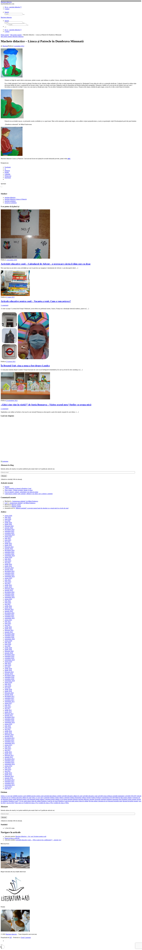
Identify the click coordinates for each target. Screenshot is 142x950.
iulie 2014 (8, 767)
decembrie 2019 (9, 654)
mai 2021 (7, 625)
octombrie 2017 (9, 700)
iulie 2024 (8, 559)
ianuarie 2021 (9, 632)
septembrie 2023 (10, 576)
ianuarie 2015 (9, 757)
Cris (6, 503)
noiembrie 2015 (9, 740)
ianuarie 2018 (9, 694)
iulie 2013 (8, 788)
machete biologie (73, 799)
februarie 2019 (9, 672)
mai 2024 (7, 562)
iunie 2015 (8, 748)
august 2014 (8, 766)
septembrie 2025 (10, 535)
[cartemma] (4, 461)
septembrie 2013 (10, 785)
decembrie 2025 (9, 529)
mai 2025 (7, 541)
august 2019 (8, 661)
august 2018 (8, 682)
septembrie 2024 (10, 555)
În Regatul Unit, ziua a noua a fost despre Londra (25, 365)
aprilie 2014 (8, 773)
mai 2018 (7, 687)
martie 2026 (8, 524)
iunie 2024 (8, 561)
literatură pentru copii (23, 799)
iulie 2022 (8, 601)
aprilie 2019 (8, 668)
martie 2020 (8, 649)
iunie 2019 (8, 665)
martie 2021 (8, 628)
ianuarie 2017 (9, 715)
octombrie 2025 (9, 533)
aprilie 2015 (8, 752)
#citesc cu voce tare (7, 796)
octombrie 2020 (9, 637)
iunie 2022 (8, 602)
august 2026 (8, 515)
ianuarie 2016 (9, 736)
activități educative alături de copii (72, 796)
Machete (5, 46)
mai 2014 (7, 771)
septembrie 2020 (10, 639)
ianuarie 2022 (9, 611)
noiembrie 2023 (9, 573)
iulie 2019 (8, 663)
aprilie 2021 (8, 627)
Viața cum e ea (19, 803)
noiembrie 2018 (9, 677)
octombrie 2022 (9, 595)
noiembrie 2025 (9, 531)
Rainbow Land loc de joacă (49, 801)
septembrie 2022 (10, 597)
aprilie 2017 (8, 710)
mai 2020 (7, 646)
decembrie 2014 (9, 759)
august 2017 (8, 703)
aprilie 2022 (8, 606)
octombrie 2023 (9, 575)
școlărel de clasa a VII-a (46, 803)
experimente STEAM (108, 797)
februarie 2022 (9, 609)
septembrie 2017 (10, 701)
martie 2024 (8, 566)
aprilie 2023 (8, 585)
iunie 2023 (8, 581)
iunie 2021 (8, 623)
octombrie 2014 (9, 762)
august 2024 (8, 557)
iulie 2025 (8, 538)
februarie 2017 (9, 714)
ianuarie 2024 (9, 569)
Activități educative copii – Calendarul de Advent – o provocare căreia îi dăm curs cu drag (45, 264)
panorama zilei (116, 799)
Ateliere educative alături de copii (21, 797)
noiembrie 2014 (9, 760)
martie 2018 (8, 691)
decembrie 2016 (9, 717)
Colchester (46, 797)
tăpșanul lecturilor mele (115, 801)
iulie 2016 (8, 726)
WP (10, 937)
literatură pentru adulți (9, 799)
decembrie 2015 (9, 738)
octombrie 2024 (9, 554)
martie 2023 (8, 587)
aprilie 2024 (8, 564)
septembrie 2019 (10, 660)
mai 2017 (7, 708)
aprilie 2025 (8, 543)
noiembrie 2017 (9, 698)
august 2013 (8, 787)
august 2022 (8, 599)
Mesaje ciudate (16, 505)
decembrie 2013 (9, 780)
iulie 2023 (8, 580)
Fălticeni (117, 797)
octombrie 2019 (9, 658)
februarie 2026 (9, 526)
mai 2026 (7, 521)
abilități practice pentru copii (35, 796)
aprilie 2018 (8, 689)
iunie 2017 (8, 707)
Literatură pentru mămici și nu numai (56, 799)
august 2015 (8, 745)
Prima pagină (5, 35)
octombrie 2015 (9, 741)
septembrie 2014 (10, 764)
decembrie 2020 (9, 634)
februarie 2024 (9, 568)
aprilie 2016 (8, 731)
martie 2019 (8, 670)
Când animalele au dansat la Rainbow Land (18, 488)
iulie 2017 (8, 705)
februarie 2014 (9, 776)
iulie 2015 (8, 747)
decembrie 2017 (9, 696)
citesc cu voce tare (37, 797)
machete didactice (83, 799)
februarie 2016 (9, 734)
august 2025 (8, 536)
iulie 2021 (8, 621)
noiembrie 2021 (9, 614)
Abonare (4, 476)
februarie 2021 (9, 630)
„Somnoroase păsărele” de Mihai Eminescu (25, 501)
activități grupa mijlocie (105, 796)
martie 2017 (8, 712)
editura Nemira (86, 797)
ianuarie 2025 (9, 548)
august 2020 (8, 641)
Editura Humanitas (76, 797)
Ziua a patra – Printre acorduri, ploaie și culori (19, 490)
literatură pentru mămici (37, 799)
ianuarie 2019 (9, 674)
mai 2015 (7, 750)
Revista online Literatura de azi (98, 801)
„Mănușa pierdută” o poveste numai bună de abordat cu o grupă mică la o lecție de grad (41, 508)
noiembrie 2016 (9, 719)
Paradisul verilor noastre (129, 799)
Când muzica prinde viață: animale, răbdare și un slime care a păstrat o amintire (29, 494)
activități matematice (118, 796)
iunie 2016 (8, 727)
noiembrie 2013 (9, 781)
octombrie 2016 (9, 720)
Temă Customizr (26, 937)
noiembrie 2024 (9, 552)
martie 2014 (8, 774)
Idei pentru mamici (16, 35)
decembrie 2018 (9, 675)
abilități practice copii (19, 796)
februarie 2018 (9, 693)
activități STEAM (130, 796)
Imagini (7, 487)
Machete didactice (11, 934)
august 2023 (8, 578)
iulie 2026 (8, 517)
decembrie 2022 (9, 592)
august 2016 (8, 724)
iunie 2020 (8, 644)
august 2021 (8, 620)
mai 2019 (7, 667)
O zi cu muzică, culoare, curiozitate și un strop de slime (21, 492)
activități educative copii (90, 796)
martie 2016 (8, 733)
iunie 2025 (8, 540)
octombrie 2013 (9, 783)
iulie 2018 (8, 684)
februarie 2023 (9, 588)
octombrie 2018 (9, 679)
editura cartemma (64, 797)
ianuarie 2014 (9, 778)
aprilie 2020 (8, 647)
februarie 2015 (9, 755)
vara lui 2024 (10, 803)
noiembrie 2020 (9, 635)
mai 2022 (7, 604)
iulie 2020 (8, 642)
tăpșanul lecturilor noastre (130, 801)
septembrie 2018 (10, 681)
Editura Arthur (54, 797)
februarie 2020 (9, 651)
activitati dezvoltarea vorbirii (52, 796)
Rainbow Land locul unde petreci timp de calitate (73, 801)
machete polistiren (106, 799)
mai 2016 (7, 729)
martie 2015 (8, 753)
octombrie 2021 (9, 616)
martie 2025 (8, 545)
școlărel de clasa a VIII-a (61, 803)
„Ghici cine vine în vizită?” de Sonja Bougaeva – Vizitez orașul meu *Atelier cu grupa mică (46, 404)
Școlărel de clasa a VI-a (31, 803)
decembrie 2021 (9, 613)
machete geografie (95, 799)
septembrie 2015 (10, 743)
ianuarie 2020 (9, 653)
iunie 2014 (8, 769)
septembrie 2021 (10, 618)
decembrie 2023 (9, 571)
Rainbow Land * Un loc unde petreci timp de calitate (25, 801)
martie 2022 (8, 608)
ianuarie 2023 (9, 590)
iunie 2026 (8, 519)
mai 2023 (7, 583)
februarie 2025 (9, 547)
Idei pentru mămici (126, 797)
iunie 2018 (8, 686)
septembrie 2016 (10, 722)
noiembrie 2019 (9, 656)
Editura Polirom (96, 797)
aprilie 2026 (8, 522)
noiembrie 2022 (9, 594)
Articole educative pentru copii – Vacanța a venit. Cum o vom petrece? (36, 301)
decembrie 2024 (9, 550)
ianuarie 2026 (9, 528)
